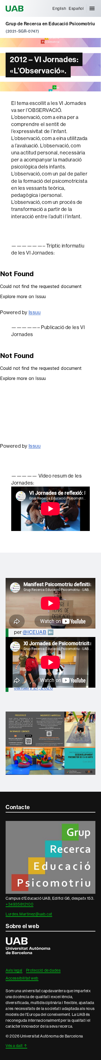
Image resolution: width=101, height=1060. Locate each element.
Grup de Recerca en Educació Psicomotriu (50, 23)
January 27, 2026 (33, 687)
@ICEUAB (34, 632)
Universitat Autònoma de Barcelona (15, 8)
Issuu (35, 312)
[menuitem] (59, 8)
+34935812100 (19, 904)
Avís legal (14, 970)
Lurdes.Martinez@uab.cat (29, 914)
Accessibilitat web (22, 978)
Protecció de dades (43, 970)
